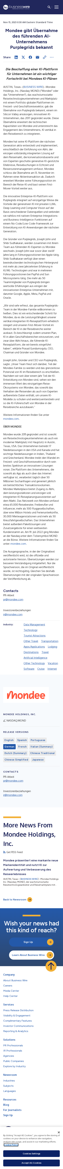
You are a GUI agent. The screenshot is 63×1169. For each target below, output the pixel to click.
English (9, 740)
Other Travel (31, 641)
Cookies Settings (31, 1153)
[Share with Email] (37, 57)
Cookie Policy (11, 1144)
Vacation (53, 663)
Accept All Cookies (31, 1163)
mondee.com (11, 418)
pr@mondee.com (13, 599)
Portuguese (38, 740)
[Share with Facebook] (30, 57)
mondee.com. (18, 543)
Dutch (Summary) (15, 753)
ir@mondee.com (12, 614)
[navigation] (56, 7)
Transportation (49, 641)
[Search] (49, 7)
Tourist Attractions (35, 635)
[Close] (59, 1132)
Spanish (22, 740)
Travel (45, 652)
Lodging (52, 646)
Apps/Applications (34, 646)
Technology (30, 630)
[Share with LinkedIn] (16, 57)
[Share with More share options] (51, 57)
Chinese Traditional (42, 753)
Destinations (31, 652)
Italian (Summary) (42, 746)
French (22, 746)
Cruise (41, 668)
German (9, 746)
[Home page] (16, 7)
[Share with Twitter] (23, 57)
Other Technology (34, 663)
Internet (52, 668)
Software (29, 668)
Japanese (38, 759)
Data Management (34, 624)
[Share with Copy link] (44, 57)
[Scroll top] (51, 966)
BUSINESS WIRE (33, 86)
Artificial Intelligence (35, 657)
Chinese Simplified (16, 759)
